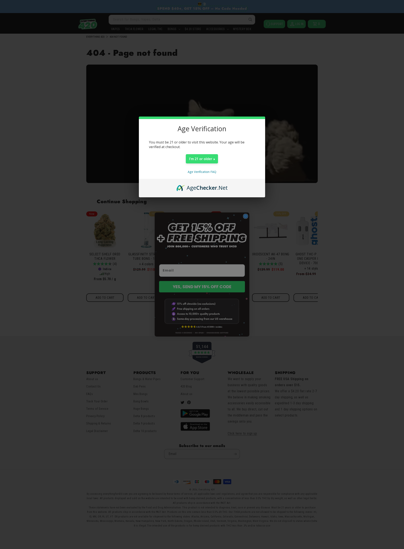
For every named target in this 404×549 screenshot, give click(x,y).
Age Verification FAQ (202, 172)
